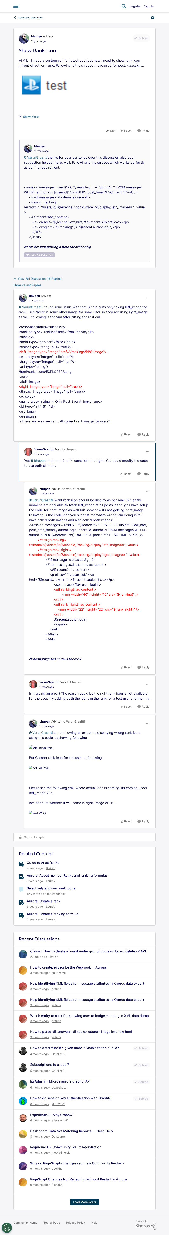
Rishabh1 (58, 1184)
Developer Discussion (30, 17)
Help (94, 1222)
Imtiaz (54, 956)
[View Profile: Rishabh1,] (23, 1182)
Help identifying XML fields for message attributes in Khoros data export (87, 983)
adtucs (56, 989)
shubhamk (59, 973)
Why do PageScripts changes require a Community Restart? (77, 1163)
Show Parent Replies (27, 285)
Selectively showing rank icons (51, 888)
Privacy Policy (75, 1222)
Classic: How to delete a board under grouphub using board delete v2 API (88, 951)
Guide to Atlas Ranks (43, 863)
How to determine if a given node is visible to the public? (74, 1048)
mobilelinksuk (61, 1152)
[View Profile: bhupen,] (28, 148)
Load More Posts (84, 1202)
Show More (31, 116)
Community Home (25, 1222)
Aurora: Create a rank (43, 901)
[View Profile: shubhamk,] (23, 970)
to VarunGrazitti (73, 489)
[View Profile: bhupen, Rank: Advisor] (24, 38)
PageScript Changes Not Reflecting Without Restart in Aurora (78, 1179)
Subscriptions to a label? (49, 1064)
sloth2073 (58, 1104)
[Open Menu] (153, 17)
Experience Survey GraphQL (52, 1115)
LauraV (50, 881)
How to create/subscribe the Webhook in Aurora (68, 967)
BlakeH (50, 868)
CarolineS (58, 1054)
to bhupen (69, 449)
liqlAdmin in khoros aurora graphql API (60, 1081)
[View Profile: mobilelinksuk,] (23, 1150)
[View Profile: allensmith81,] (23, 1118)
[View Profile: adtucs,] (23, 986)
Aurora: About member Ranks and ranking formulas (67, 875)
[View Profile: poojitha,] (23, 1166)
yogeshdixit (59, 1087)
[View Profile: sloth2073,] (23, 1101)
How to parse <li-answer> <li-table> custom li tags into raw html (81, 1032)
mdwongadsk (56, 893)
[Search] (123, 6)
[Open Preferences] (7, 1228)
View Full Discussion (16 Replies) (40, 278)
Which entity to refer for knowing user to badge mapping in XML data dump (89, 1016)
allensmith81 (60, 1120)
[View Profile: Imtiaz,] (23, 954)
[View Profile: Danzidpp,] (23, 1134)
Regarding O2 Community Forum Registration (65, 1147)
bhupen (36, 36)
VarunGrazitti (37, 157)
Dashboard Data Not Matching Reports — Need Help (71, 1131)
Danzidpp (58, 1136)
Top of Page (51, 1222)
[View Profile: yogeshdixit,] (23, 1084)
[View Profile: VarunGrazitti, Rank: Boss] (28, 452)
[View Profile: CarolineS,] (23, 1051)
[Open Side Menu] (15, 6)
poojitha (57, 1168)
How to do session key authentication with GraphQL (71, 1098)
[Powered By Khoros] (146, 1225)
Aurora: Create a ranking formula (52, 914)
